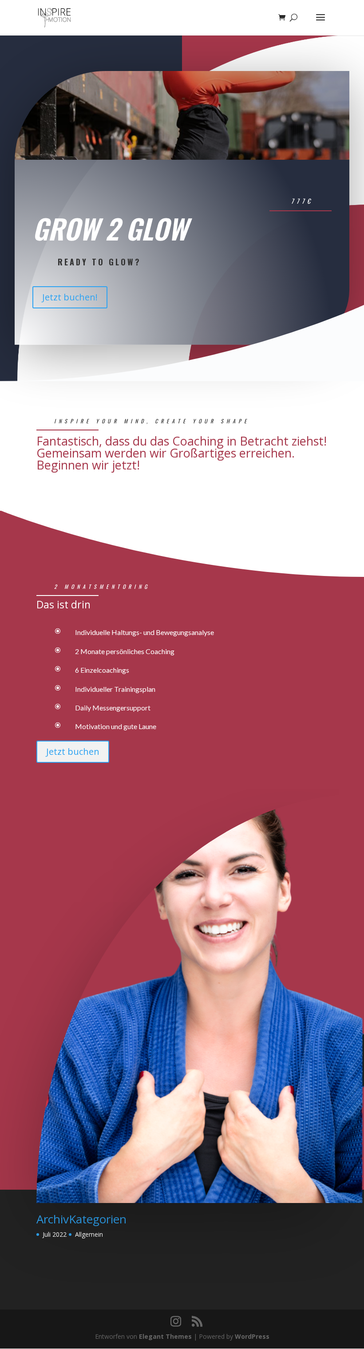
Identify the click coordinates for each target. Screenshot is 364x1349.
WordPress (252, 1336)
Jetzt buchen (72, 751)
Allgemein (89, 1234)
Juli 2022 (55, 1234)
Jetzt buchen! (70, 297)
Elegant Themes (165, 1336)
